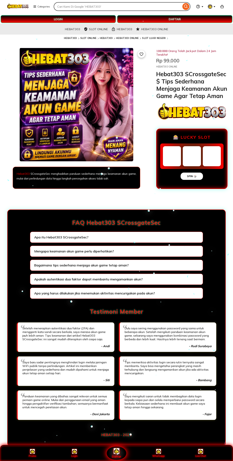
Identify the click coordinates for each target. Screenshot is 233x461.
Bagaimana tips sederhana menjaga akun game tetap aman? (81, 265)
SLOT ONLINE (88, 38)
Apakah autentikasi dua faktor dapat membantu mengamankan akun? (88, 279)
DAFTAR (175, 19)
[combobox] (117, 6)
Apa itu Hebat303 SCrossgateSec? (61, 237)
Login (74, 455)
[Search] (185, 6)
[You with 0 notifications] (212, 6)
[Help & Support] (200, 6)
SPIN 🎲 (192, 176)
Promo (32, 455)
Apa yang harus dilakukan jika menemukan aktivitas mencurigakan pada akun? (94, 293)
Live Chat (200, 455)
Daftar (116, 456)
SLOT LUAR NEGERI (154, 38)
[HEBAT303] (18, 9)
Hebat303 (23, 173)
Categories (43, 6)
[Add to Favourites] (141, 54)
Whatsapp (158, 455)
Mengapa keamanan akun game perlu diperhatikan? (74, 251)
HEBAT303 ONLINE (127, 38)
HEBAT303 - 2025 (116, 435)
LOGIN (58, 19)
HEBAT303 (70, 38)
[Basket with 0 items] (222, 6)
